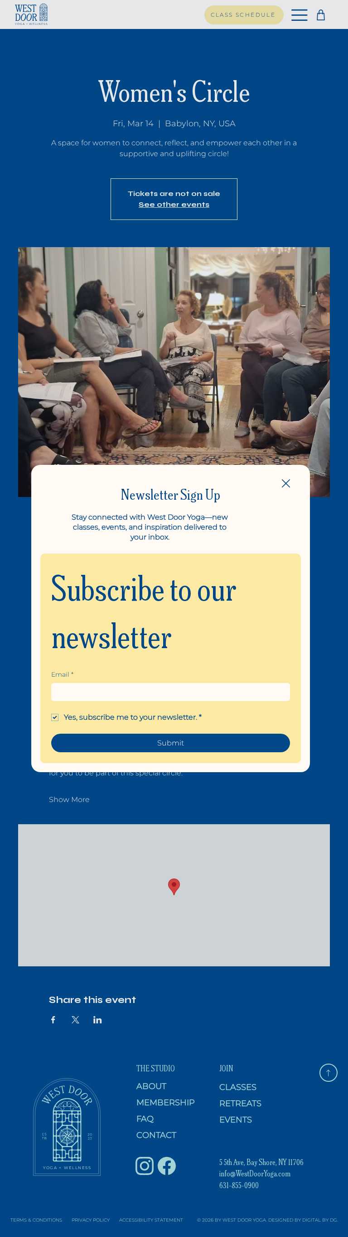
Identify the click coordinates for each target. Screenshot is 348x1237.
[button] (286, 483)
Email (62, 674)
